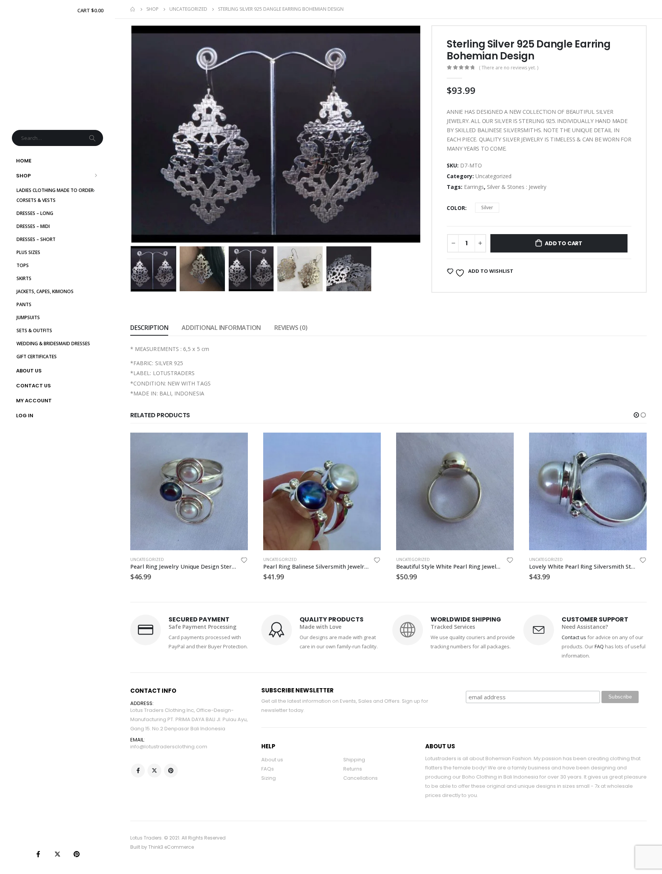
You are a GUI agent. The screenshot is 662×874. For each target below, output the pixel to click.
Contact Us (33, 385)
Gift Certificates (36, 356)
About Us (29, 370)
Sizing (268, 778)
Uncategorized (493, 176)
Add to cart (563, 243)
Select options (235, 445)
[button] (636, 415)
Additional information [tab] (221, 327)
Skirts (23, 278)
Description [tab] (149, 327)
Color (456, 208)
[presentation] (132, 134)
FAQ (599, 646)
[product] (189, 491)
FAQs (267, 768)
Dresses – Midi (33, 226)
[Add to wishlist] (244, 561)
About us (272, 759)
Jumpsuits (28, 317)
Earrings (474, 186)
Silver (487, 207)
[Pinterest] (76, 854)
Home (23, 160)
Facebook (138, 770)
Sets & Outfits (34, 330)
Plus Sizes (28, 252)
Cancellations (360, 778)
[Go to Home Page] (133, 9)
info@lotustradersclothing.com (168, 746)
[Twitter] (57, 854)
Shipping (354, 759)
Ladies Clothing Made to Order (54, 190)
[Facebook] (38, 854)
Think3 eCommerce (171, 847)
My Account (34, 400)
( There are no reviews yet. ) (508, 67)
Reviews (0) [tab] (290, 327)
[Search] (93, 138)
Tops (22, 265)
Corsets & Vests (36, 200)
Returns (352, 768)
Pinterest (171, 770)
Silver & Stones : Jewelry (516, 186)
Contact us (574, 637)
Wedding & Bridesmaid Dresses (53, 343)
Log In (24, 415)
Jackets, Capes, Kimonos (45, 291)
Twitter (154, 770)
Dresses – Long (34, 213)
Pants (23, 304)
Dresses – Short (36, 239)
